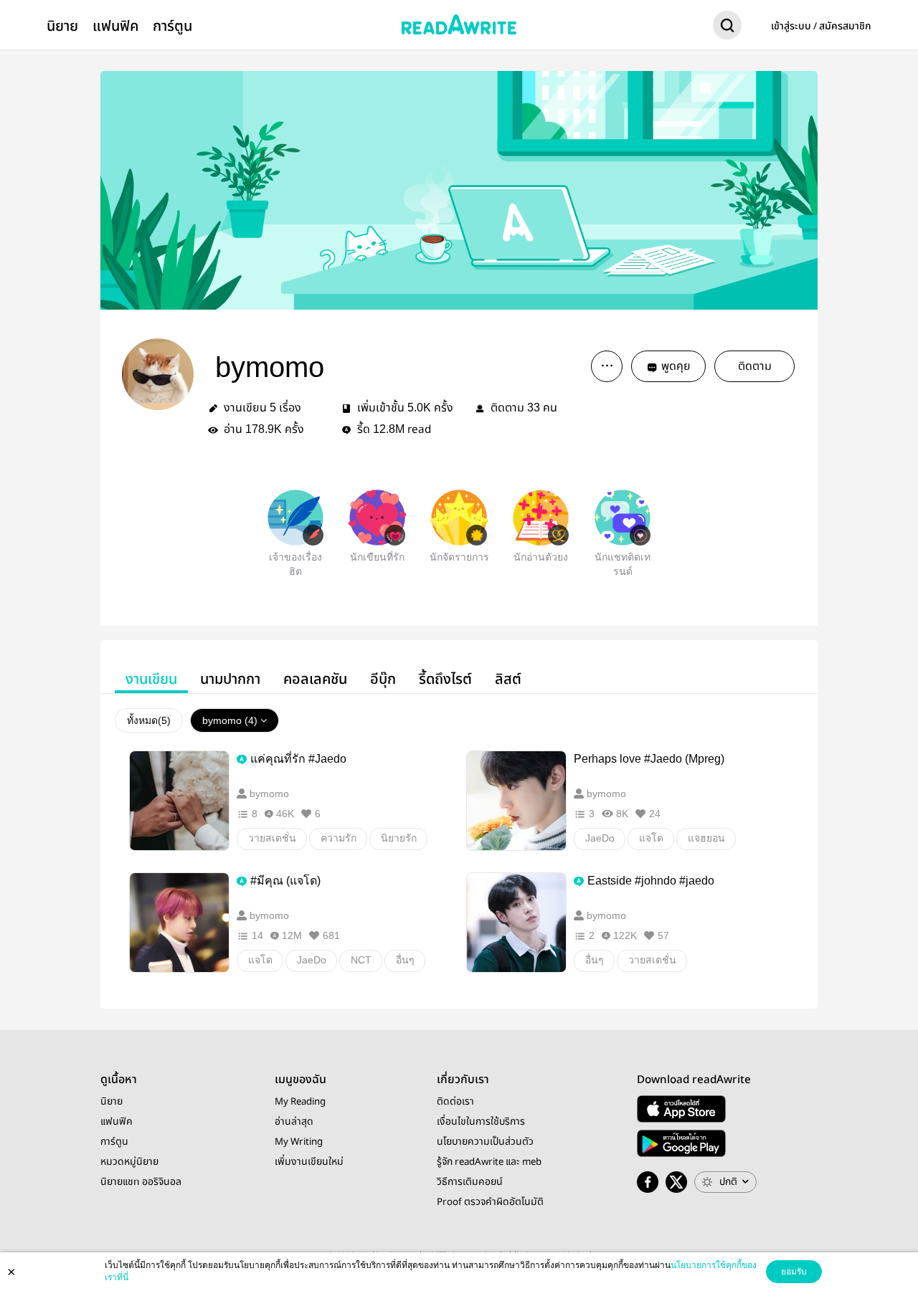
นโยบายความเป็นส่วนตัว (485, 1142)
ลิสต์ (508, 679)
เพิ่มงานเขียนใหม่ (309, 1162)
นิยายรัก (399, 838)
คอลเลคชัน (315, 679)
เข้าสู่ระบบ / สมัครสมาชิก (821, 26)
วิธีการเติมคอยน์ (470, 1182)
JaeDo (600, 838)
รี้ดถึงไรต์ (445, 679)
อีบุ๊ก (383, 679)
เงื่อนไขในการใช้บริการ (481, 1122)
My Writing (299, 1142)
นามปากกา (230, 679)
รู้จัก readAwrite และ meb (489, 1162)
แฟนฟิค (115, 26)
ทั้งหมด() (149, 720)
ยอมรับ (794, 1272)
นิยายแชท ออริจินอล (140, 1182)
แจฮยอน (706, 838)
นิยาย (62, 26)
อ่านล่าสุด (294, 1122)
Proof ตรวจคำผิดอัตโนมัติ (490, 1202)
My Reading (300, 1102)
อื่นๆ (405, 960)
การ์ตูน (172, 26)
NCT (361, 960)
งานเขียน (151, 679)
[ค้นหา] (727, 28)
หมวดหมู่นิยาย (129, 1162)
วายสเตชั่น (272, 838)
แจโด (651, 838)
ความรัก (338, 838)
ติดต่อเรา (455, 1102)
